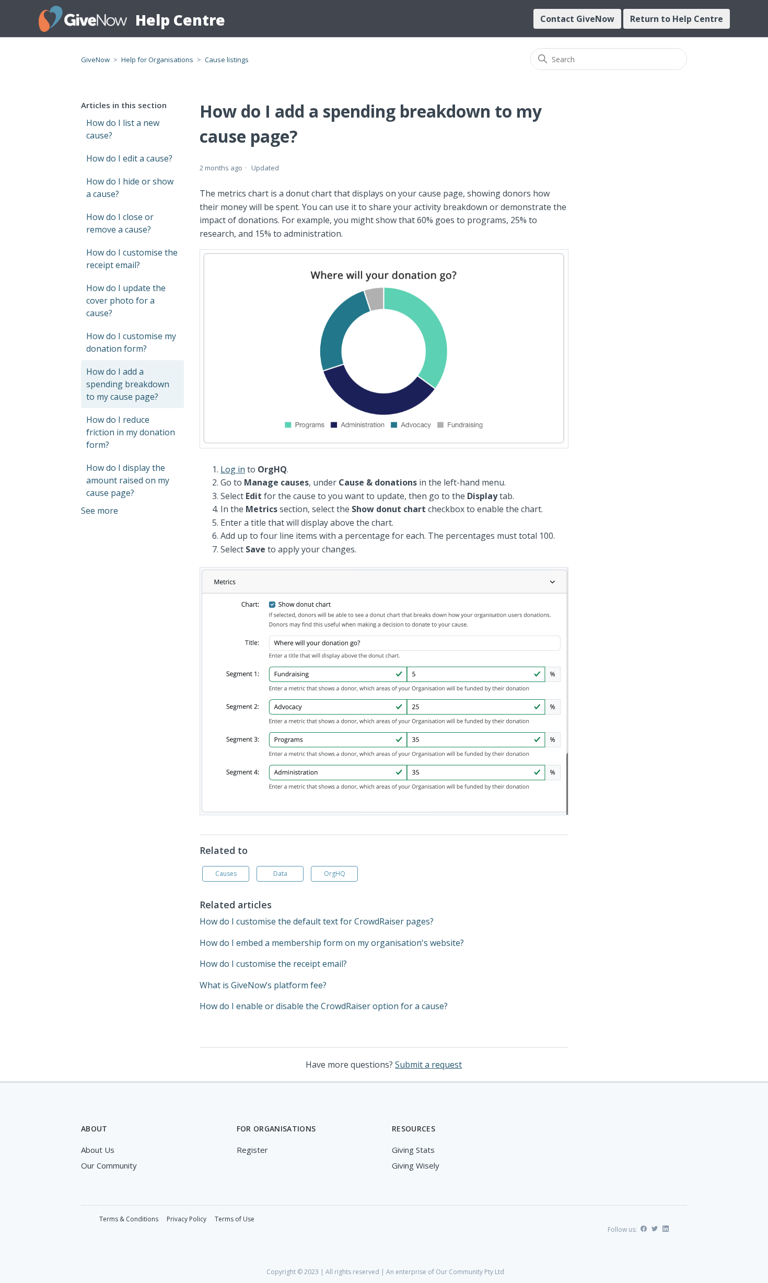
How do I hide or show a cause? (129, 188)
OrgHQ (334, 873)
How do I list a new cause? (122, 129)
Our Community (109, 1165)
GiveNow (95, 59)
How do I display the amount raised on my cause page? (127, 480)
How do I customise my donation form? (131, 342)
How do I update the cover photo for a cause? (126, 300)
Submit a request (428, 1064)
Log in (232, 469)
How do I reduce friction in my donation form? (130, 432)
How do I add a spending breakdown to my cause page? (127, 384)
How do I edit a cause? (129, 158)
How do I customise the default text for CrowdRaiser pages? (317, 921)
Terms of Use (234, 1219)
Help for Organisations (157, 59)
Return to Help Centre (676, 19)
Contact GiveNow (577, 19)
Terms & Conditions (128, 1219)
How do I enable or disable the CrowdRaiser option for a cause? (324, 1006)
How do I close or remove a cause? (120, 223)
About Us (97, 1150)
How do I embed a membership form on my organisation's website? (332, 943)
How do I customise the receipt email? (132, 259)
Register (252, 1150)
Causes (226, 873)
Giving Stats (413, 1150)
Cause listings (227, 59)
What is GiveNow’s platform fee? (263, 985)
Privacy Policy (186, 1219)
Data (280, 873)
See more (99, 510)
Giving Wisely (415, 1165)
